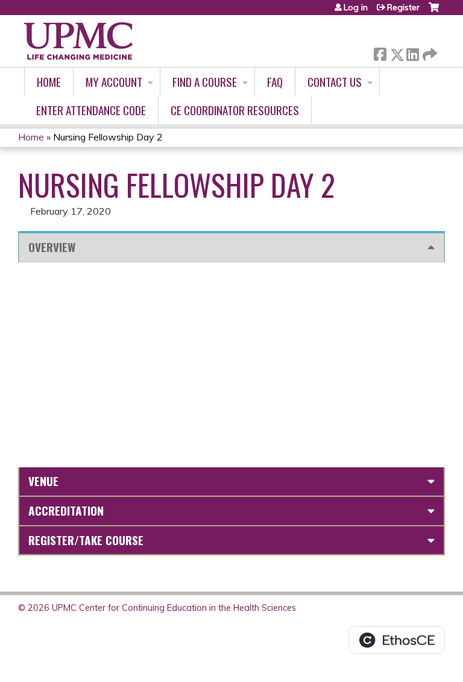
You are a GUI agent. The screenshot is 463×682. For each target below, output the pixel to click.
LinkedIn (412, 52)
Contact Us (334, 81)
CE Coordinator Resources (235, 110)
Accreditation (66, 510)
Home (49, 81)
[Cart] (434, 12)
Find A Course (204, 81)
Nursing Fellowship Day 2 (108, 137)
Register (403, 7)
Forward (429, 51)
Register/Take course (85, 540)
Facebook (380, 52)
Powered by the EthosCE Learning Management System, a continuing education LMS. (396, 640)
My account (114, 81)
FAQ (275, 81)
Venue (43, 481)
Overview (51, 247)
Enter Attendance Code (91, 110)
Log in (356, 7)
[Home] (78, 41)
